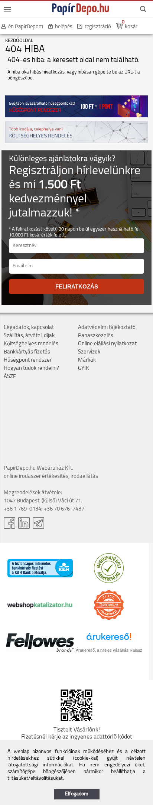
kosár (131, 27)
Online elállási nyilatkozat (107, 344)
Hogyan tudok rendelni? (31, 368)
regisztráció (98, 27)
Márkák (87, 360)
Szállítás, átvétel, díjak (29, 336)
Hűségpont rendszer (28, 360)
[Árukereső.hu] (109, 581)
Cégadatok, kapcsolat (29, 327)
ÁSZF (10, 376)
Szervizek (89, 352)
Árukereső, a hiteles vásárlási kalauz (109, 650)
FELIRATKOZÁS (76, 286)
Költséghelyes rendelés (31, 344)
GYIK (83, 368)
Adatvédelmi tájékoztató (107, 327)
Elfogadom (76, 794)
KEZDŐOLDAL (19, 40)
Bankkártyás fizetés (27, 352)
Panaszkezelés (95, 336)
